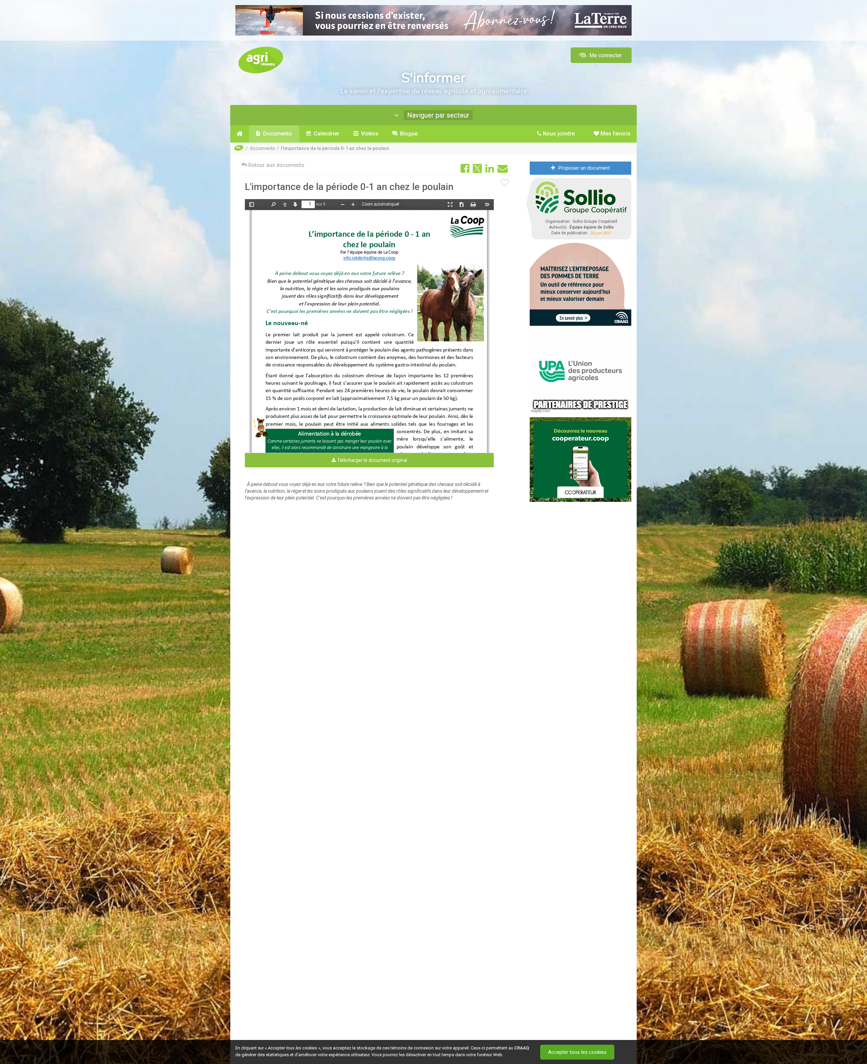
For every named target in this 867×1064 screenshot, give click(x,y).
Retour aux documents (275, 165)
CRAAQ (521, 1047)
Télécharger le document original (371, 460)
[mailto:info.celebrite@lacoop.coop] (369, 259)
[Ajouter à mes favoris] (505, 182)
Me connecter (605, 55)
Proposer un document (584, 168)
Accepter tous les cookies (577, 1052)
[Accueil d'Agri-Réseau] (260, 60)
